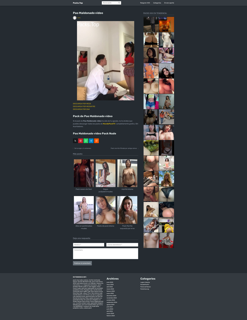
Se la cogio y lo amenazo (82, 148)
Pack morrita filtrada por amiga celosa (124, 148)
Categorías (157, 3)
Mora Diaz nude (78, 293)
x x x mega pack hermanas (88, 285)
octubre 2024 (111, 300)
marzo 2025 (110, 289)
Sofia (78, 17)
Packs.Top (78, 3)
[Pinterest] (80, 140)
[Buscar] (119, 2)
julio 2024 (110, 307)
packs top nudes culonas (80, 280)
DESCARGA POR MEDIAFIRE (84, 106)
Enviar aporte (169, 3)
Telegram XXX (145, 3)
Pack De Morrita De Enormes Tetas (87, 297)
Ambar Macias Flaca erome (81, 301)
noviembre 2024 (112, 298)
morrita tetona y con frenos (81, 295)
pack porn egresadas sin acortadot (92, 288)
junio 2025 (110, 282)
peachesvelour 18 (91, 296)
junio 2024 (110, 309)
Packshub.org (144, 289)
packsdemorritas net (79, 300)
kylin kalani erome (82, 283)
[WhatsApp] (86, 140)
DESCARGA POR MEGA (82, 104)
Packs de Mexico (145, 287)
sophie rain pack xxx (95, 298)
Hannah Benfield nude (84, 281)
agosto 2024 (110, 304)
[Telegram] (91, 140)
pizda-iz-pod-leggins (89, 286)
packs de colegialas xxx (93, 300)
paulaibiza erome (78, 290)
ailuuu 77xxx (87, 293)
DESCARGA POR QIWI (81, 109)
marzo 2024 (110, 313)
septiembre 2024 (112, 302)
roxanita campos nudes (83, 303)
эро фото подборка (96, 295)
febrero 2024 (111, 316)
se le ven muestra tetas (89, 304)
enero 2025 (110, 293)
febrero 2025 (111, 291)
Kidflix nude (87, 291)
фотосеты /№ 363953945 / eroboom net (88, 305)
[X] (75, 140)
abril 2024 (110, 311)
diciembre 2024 (111, 296)
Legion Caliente (145, 282)
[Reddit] (96, 140)
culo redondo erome (79, 296)
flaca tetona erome (97, 291)
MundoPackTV (144, 284)
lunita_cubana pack (85, 308)
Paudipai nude (88, 290)
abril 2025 (110, 287)
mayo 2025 (110, 284)
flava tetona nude (96, 293)
